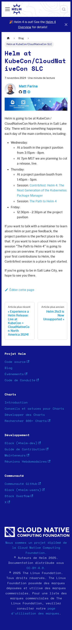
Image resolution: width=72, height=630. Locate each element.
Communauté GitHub (21, 483)
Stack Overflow (17, 496)
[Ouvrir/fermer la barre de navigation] (7, 9)
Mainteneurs (15, 455)
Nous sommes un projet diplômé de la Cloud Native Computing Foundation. (36, 547)
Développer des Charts (25, 414)
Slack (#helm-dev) (21, 443)
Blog (8, 368)
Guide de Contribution (25, 449)
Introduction (16, 402)
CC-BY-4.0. (36, 568)
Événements (14, 374)
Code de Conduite (20, 380)
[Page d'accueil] (8, 38)
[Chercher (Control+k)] (63, 9)
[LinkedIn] (24, 91)
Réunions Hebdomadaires (26, 461)
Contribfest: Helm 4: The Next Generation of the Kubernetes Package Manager (42, 190)
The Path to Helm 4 (43, 201)
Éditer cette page (21, 290)
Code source (15, 361)
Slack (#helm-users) (23, 490)
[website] (28, 91)
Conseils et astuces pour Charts (34, 408)
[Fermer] (66, 24)
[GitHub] (20, 91)
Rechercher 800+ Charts (26, 420)
